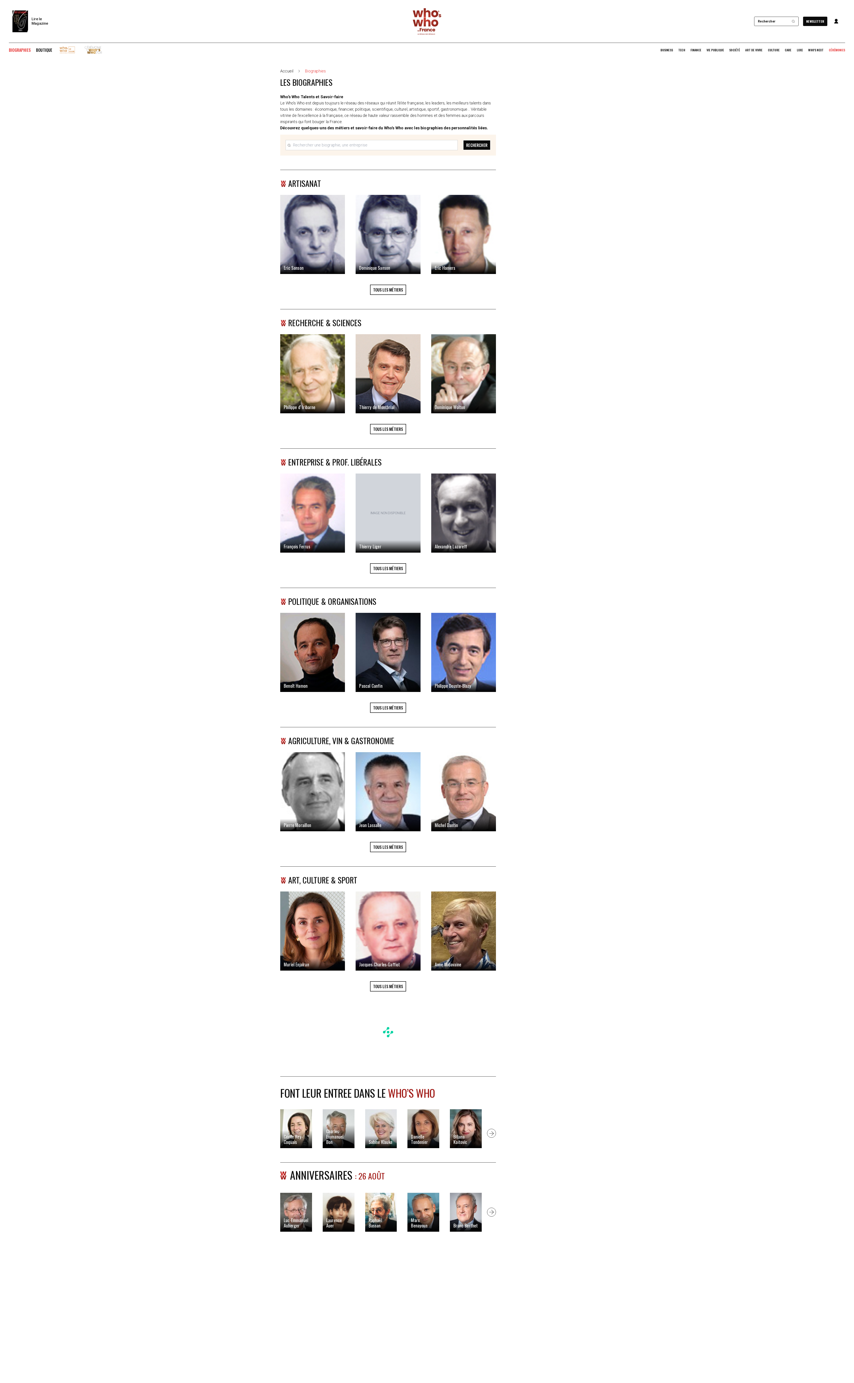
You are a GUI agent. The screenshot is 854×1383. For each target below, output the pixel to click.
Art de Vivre (753, 50)
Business (667, 50)
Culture (773, 50)
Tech (681, 50)
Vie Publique (715, 50)
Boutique (44, 50)
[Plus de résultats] (491, 1133)
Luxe (800, 50)
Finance (696, 50)
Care (788, 50)
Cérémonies (837, 50)
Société (734, 50)
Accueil (286, 71)
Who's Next (816, 50)
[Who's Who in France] (427, 21)
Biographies (20, 50)
